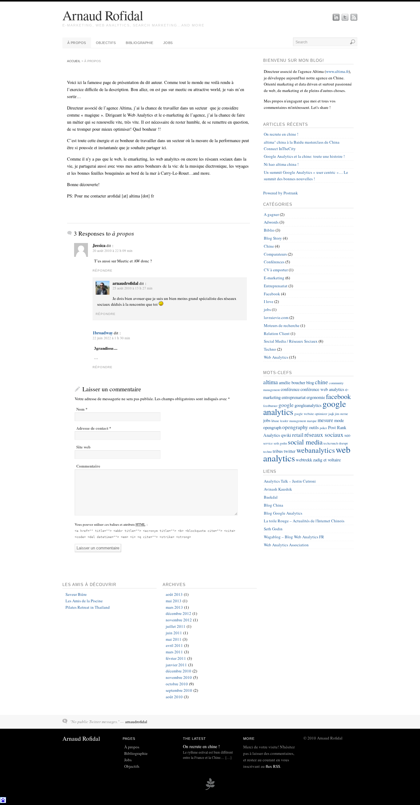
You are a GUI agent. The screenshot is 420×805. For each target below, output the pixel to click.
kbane (275, 421)
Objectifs (106, 43)
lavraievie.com (276, 317)
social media (305, 441)
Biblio (269, 230)
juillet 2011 (175, 626)
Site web (83, 447)
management (297, 421)
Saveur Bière (76, 594)
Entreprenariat (275, 286)
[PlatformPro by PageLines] (210, 789)
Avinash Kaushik (278, 489)
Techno (270, 349)
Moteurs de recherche (281, 325)
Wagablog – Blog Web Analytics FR (294, 537)
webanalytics (315, 450)
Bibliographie (139, 43)
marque (312, 421)
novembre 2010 (179, 677)
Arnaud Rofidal (102, 15)
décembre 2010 (178, 671)
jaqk (331, 414)
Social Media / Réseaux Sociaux (291, 341)
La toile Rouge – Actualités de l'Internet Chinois (304, 521)
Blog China (273, 505)
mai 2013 (173, 601)
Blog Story (273, 238)
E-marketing (274, 278)
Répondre (103, 270)
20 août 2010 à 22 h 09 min (113, 250)
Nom (80, 409)
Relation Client (277, 333)
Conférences (274, 262)
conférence (290, 389)
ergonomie (316, 397)
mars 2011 (174, 652)
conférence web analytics (322, 389)
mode (339, 420)
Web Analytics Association (286, 545)
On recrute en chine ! (281, 134)
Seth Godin (273, 529)
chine (321, 382)
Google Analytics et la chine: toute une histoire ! (304, 156)
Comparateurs (275, 254)
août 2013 (174, 594)
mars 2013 (174, 607)
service (268, 443)
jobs (267, 309)
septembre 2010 (179, 690)
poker (323, 428)
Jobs (168, 43)
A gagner (271, 214)
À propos (76, 43)
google (286, 404)
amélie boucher (292, 382)
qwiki (286, 435)
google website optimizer (310, 414)
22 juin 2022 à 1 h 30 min (111, 338)
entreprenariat (294, 397)
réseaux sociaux (323, 434)
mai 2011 (173, 639)
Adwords (271, 222)
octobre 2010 (177, 684)
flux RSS (273, 766)
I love (268, 301)
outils (314, 427)
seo (347, 435)
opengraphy (295, 427)
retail (297, 434)
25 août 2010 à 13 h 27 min (133, 288)
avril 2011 (174, 645)
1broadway (103, 332)
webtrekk (304, 460)
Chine (269, 246)
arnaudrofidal (136, 721)
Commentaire (88, 466)
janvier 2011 (176, 665)
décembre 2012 (178, 613)
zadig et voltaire (327, 460)
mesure (325, 420)
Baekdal (271, 497)
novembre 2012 (179, 620)
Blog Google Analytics (283, 513)
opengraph (272, 427)
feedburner (270, 406)
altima (270, 382)
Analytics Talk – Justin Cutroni (290, 481)
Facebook (272, 294)
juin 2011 (174, 633)
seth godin (280, 443)
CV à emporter (276, 270)
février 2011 (176, 658)
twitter (289, 451)
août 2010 (174, 696)
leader (284, 421)
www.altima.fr (337, 71)
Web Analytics (276, 357)
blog (310, 382)
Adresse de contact (92, 428)
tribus (278, 451)
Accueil (74, 61)
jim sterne (341, 414)
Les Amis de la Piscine (84, 601)
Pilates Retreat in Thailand (87, 607)
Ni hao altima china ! (281, 164)
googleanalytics (308, 405)
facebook (338, 396)
